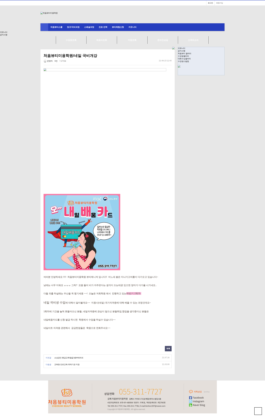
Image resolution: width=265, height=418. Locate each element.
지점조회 (132, 40)
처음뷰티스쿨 (56, 27)
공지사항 (181, 51)
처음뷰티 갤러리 (184, 53)
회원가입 (219, 3)
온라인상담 (162, 40)
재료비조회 (101, 40)
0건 (56, 61)
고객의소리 (193, 40)
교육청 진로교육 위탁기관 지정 (67, 364)
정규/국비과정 (73, 27)
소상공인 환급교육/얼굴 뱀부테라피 (68, 358)
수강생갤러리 (183, 56)
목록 (168, 348)
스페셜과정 (89, 27)
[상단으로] (258, 411)
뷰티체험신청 (118, 27)
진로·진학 (103, 27)
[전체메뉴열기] (44, 27)
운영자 (50, 61)
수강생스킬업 (183, 61)
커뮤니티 (132, 27)
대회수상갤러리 (184, 59)
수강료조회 (71, 40)
